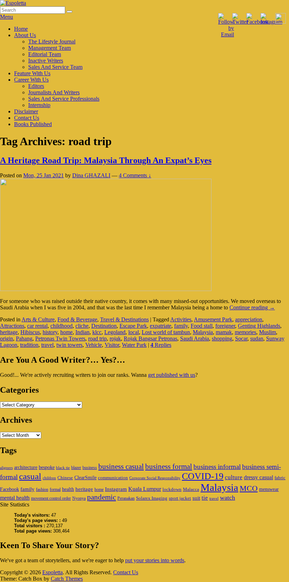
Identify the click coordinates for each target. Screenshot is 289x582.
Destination (104, 326)
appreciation (248, 319)
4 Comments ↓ (135, 175)
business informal (217, 466)
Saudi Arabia (194, 338)
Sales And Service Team (55, 67)
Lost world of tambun (166, 332)
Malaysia (203, 332)
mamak (224, 332)
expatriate (160, 326)
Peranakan (126, 498)
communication (113, 477)
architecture (25, 467)
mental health (15, 498)
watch (227, 497)
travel (47, 345)
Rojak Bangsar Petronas (150, 338)
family (181, 326)
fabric (280, 477)
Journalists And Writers (54, 92)
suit (196, 498)
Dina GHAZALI (91, 175)
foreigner (225, 326)
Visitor (112, 345)
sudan (256, 338)
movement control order (51, 498)
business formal (168, 466)
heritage (9, 332)
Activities (180, 319)
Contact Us (26, 118)
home (66, 332)
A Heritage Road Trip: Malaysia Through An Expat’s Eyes (105, 160)
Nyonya (79, 498)
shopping (222, 338)
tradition (29, 345)
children (49, 478)
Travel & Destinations (124, 319)
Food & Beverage (77, 319)
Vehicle (93, 345)
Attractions (12, 326)
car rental (37, 326)
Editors (36, 86)
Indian (82, 332)
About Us (25, 35)
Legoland (114, 332)
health (68, 489)
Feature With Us (32, 73)
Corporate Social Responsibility (154, 478)
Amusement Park (213, 319)
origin (6, 338)
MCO (249, 488)
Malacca (191, 489)
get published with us (171, 375)
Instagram (116, 489)
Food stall (202, 326)
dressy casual (258, 477)
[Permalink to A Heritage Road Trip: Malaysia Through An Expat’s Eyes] (105, 289)
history (50, 332)
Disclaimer (26, 111)
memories (245, 332)
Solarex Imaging (151, 498)
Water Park (134, 345)
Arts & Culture (38, 319)
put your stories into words (154, 560)
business (89, 467)
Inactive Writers (45, 61)
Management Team (49, 48)
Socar (241, 338)
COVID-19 (202, 476)
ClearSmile (85, 477)
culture (233, 477)
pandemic (101, 497)
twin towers (69, 345)
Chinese (65, 477)
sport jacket (180, 498)
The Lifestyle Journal (51, 41)
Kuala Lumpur (144, 489)
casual (30, 476)
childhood (61, 326)
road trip (97, 338)
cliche (81, 326)
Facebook (9, 489)
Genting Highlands (259, 326)
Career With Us (31, 80)
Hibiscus (30, 332)
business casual (121, 466)
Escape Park (133, 326)
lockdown (172, 489)
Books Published (33, 124)
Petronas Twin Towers (60, 338)
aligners (6, 468)
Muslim (267, 332)
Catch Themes (67, 579)
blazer (76, 467)
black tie (63, 468)
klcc (97, 332)
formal (55, 489)
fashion (42, 489)
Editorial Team (44, 54)
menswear (269, 489)
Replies (160, 345)
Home (21, 29)
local (133, 332)
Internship (39, 105)
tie (205, 497)
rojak (115, 338)
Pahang (24, 338)
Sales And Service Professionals (63, 99)
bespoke (47, 467)
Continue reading (252, 307)
